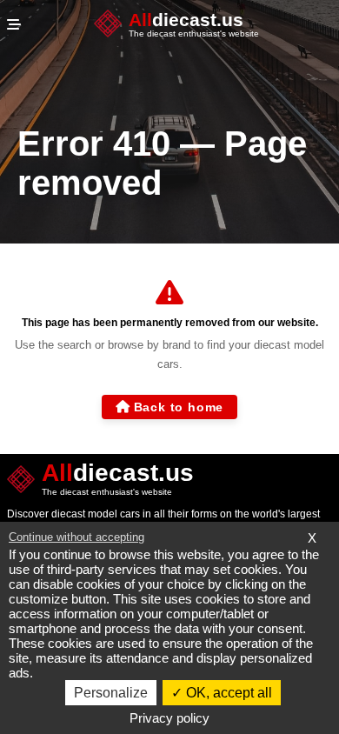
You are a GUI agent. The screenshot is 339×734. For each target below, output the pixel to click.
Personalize (111, 692)
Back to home (179, 407)
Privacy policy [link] (169, 718)
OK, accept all (227, 692)
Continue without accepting (76, 537)
